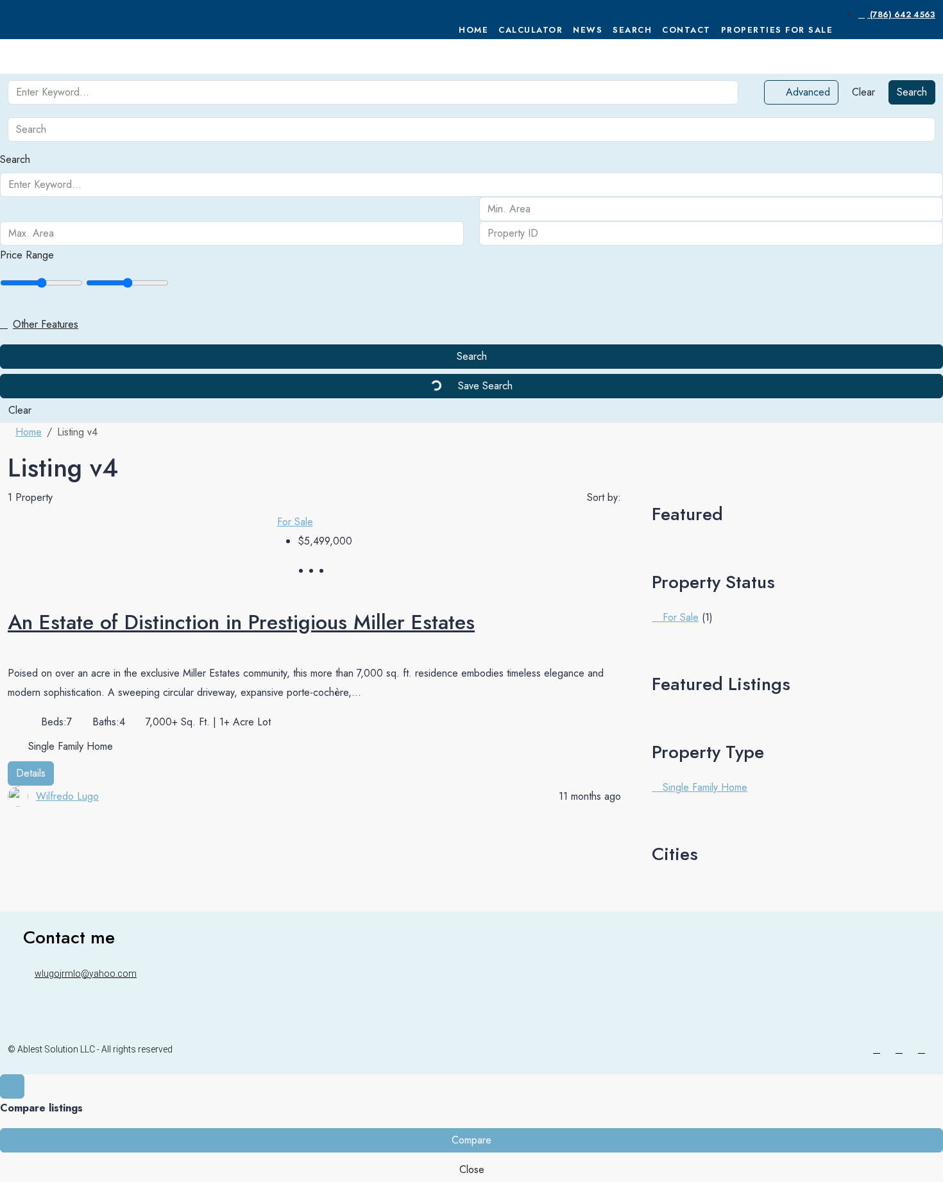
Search (632, 30)
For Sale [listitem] (679, 617)
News (587, 30)
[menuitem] (896, 14)
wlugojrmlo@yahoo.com (86, 973)
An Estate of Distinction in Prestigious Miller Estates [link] (241, 622)
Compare (471, 1140)
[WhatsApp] (924, 1049)
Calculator (530, 30)
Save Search (484, 385)
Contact (686, 30)
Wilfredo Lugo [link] (67, 796)
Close (471, 1169)
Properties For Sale (777, 30)
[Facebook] (879, 1049)
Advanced (806, 92)
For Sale (295, 521)
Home (473, 30)
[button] (471, 324)
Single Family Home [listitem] (703, 787)
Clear (863, 92)
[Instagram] (902, 1049)
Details (31, 773)
